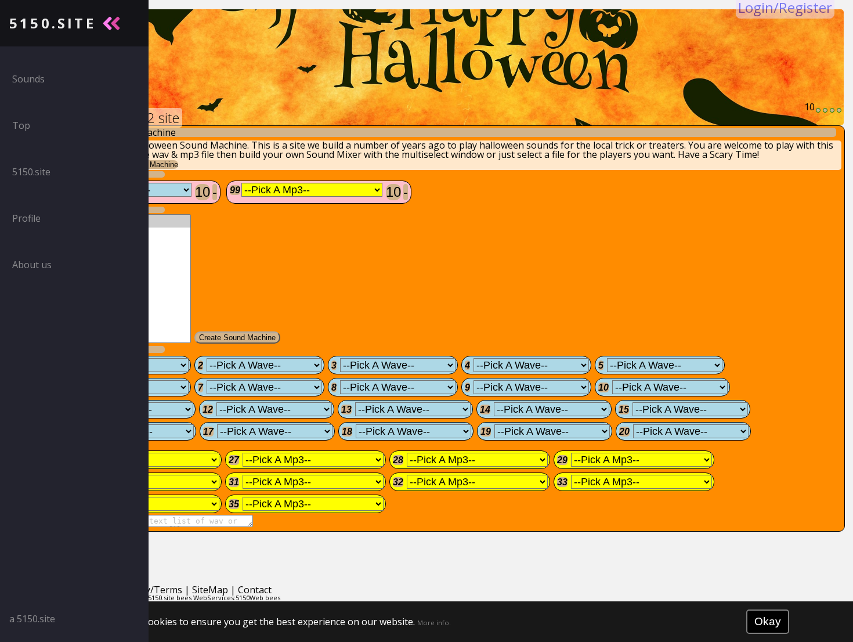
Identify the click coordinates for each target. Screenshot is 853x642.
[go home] (839, 110)
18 (347, 432)
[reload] (818, 110)
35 (234, 504)
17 (208, 432)
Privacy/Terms (151, 589)
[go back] (825, 110)
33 (562, 482)
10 (202, 192)
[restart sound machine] (832, 110)
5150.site (161, 597)
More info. (434, 622)
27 (234, 460)
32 (398, 482)
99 (235, 190)
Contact (255, 589)
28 (398, 460)
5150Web (249, 597)
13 (346, 409)
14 (485, 409)
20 (624, 432)
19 (485, 432)
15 (624, 409)
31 (234, 482)
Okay (767, 621)
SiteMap (210, 589)
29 (562, 460)
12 (208, 409)
